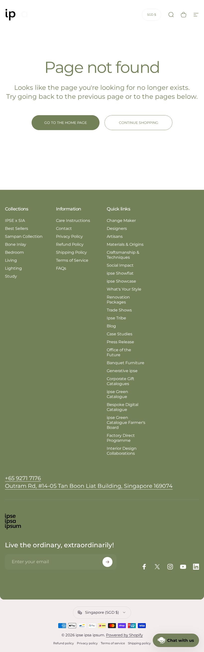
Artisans (115, 236)
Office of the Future (119, 352)
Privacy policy (87, 643)
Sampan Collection (24, 236)
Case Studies (119, 334)
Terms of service (113, 643)
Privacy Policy (69, 236)
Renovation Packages (118, 299)
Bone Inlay (15, 244)
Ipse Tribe (116, 318)
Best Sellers (16, 228)
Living (11, 260)
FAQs (61, 268)
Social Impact (120, 265)
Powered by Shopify (124, 635)
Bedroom (14, 252)
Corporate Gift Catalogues (120, 381)
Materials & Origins (125, 244)
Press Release (120, 342)
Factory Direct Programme (121, 438)
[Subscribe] (107, 562)
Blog (111, 326)
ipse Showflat (120, 273)
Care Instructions (73, 220)
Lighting (13, 268)
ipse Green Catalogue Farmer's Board (126, 422)
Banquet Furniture (125, 362)
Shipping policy (139, 643)
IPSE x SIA (15, 220)
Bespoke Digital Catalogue (122, 407)
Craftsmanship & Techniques (123, 255)
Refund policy (63, 643)
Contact (64, 228)
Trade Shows (119, 310)
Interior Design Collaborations (122, 451)
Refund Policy (70, 244)
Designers (117, 228)
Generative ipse (122, 370)
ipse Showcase (121, 281)
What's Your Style (124, 289)
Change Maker (121, 220)
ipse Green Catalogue (117, 394)
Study (11, 276)
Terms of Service (72, 260)
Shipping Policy (71, 252)
